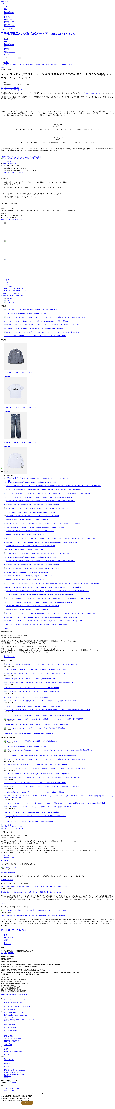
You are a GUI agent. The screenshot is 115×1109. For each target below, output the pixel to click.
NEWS (6, 8)
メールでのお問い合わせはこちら (11, 219)
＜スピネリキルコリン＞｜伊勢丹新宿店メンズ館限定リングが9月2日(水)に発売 (25, 313)
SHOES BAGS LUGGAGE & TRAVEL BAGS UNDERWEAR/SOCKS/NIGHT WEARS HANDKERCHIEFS (16, 1051)
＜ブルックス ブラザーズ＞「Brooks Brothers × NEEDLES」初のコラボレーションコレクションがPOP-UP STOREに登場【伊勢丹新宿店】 (40, 755)
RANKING (7, 18)
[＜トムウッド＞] (13, 239)
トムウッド (8, 281)
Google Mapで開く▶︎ (7, 953)
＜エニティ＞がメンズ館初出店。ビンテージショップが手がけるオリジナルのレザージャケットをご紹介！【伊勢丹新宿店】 (37, 774)
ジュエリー (8, 283)
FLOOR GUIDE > (9, 657)
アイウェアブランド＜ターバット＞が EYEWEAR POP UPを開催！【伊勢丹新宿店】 (26, 697)
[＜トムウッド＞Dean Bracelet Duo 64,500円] (13, 276)
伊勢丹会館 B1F (9, 1060)
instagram (7, 1066)
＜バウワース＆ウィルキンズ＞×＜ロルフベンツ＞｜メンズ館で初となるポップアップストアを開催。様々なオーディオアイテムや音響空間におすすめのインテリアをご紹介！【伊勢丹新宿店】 (54, 803)
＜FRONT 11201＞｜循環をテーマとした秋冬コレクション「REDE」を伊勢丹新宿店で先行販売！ (30, 679)
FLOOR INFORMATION (20, 994)
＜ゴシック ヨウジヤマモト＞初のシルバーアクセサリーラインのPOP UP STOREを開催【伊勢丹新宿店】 (31, 688)
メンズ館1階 (8, 286)
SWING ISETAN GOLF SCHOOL (14, 1000)
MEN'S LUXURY (9, 1024)
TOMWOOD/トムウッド (94, 93)
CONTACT (7, 24)
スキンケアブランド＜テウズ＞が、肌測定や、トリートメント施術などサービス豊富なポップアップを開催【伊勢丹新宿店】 (37, 321)
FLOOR (6, 49)
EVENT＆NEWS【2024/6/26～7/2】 (15, 290)
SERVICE (7, 22)
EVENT (6, 9)
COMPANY (8, 1077)
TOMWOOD (8, 279)
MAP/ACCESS (8, 655)
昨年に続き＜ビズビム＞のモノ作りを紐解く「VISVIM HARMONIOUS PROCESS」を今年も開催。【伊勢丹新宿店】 (35, 328)
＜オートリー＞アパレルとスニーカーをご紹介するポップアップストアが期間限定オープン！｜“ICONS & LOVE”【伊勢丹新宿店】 (39, 715)
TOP (5, 6)
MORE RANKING (6, 628)
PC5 (5, 1058)
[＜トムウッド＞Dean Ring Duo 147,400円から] (13, 258)
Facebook (7, 1063)
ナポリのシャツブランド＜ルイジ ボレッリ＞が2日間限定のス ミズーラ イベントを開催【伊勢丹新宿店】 (31, 812)
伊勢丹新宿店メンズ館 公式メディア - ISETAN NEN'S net (38, 33)
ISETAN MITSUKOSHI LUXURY (14, 1074)
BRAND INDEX (9, 19)
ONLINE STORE (9, 26)
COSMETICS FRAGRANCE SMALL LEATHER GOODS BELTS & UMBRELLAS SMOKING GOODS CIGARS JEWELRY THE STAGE (13, 1040)
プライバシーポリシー (11, 1088)
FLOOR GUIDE (9, 21)
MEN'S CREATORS (10, 1009)
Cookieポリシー (9, 1090)
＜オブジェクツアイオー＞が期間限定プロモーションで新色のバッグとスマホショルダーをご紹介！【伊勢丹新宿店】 (35, 336)
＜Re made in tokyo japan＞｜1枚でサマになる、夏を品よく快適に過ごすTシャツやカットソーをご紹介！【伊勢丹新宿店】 (36, 724)
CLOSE (3, 3)
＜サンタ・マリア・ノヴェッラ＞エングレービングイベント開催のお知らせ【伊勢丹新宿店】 (28, 821)
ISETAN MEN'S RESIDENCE (13, 1003)
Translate (14, 1082)
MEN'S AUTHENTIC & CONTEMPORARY (17, 1006)
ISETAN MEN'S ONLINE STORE (14, 1071)
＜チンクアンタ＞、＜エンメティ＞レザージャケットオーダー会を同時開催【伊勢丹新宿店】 (28, 733)
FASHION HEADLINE (11, 1069)
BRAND (7, 48)
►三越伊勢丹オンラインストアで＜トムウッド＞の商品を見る (21, 157)
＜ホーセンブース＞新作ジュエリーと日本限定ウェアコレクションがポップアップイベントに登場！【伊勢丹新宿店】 (35, 783)
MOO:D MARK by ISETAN (12, 1072)
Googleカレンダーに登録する (13, 172)
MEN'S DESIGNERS (10, 1027)
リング (6, 284)
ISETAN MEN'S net (13, 929)
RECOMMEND (9, 13)
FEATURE (7, 11)
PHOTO (6, 16)
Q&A (6, 14)
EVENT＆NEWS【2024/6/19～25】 (15, 288)
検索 (19, 58)
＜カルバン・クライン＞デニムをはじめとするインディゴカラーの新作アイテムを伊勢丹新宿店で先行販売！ (33, 706)
